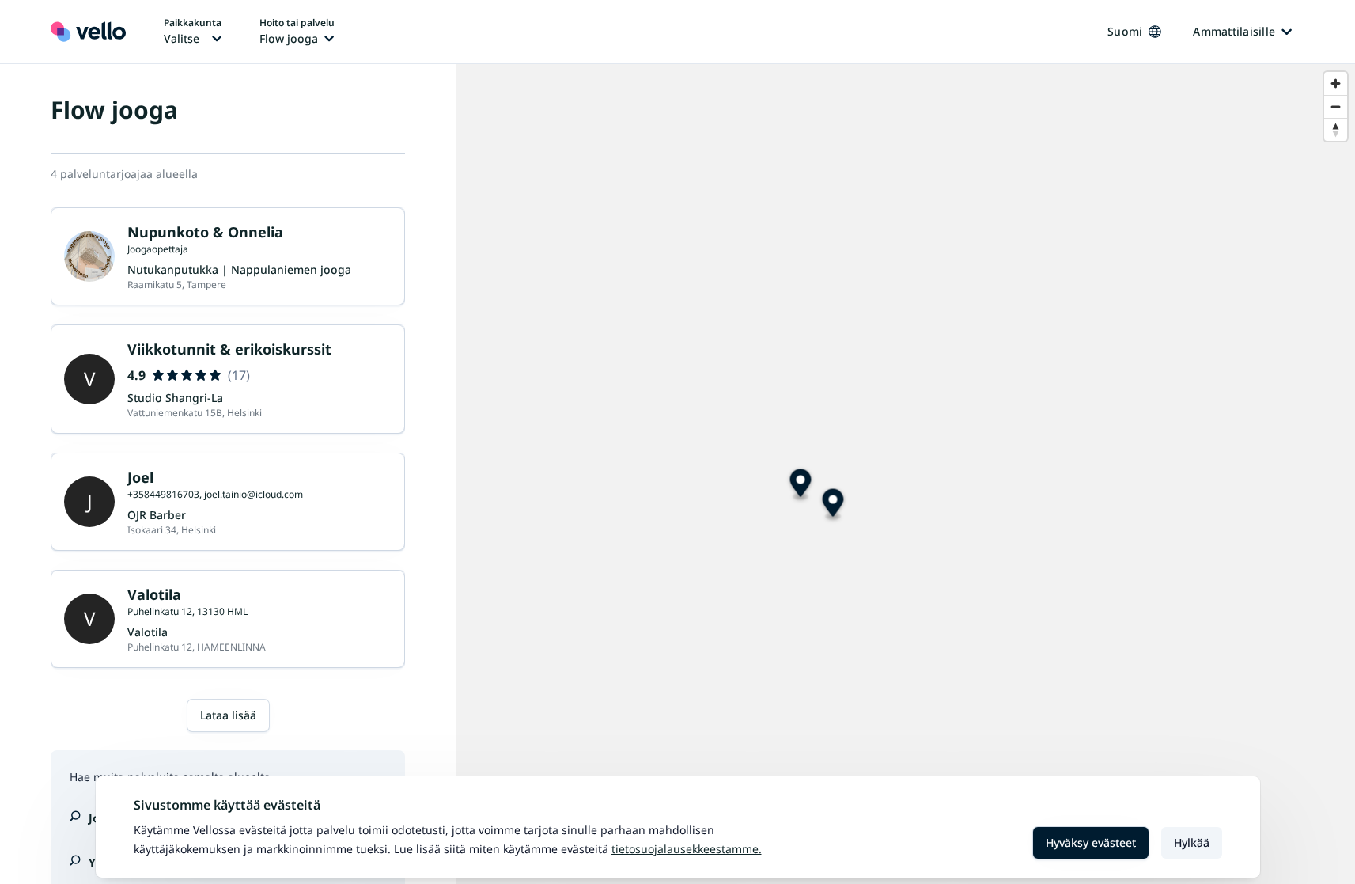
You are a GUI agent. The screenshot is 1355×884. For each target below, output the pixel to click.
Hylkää (1191, 842)
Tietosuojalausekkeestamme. (686, 848)
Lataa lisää (228, 715)
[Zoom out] (1335, 106)
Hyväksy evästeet (1091, 842)
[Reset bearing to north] (1335, 129)
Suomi (1124, 31)
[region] (905, 474)
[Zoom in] (1335, 83)
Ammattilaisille (1234, 31)
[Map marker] (833, 505)
